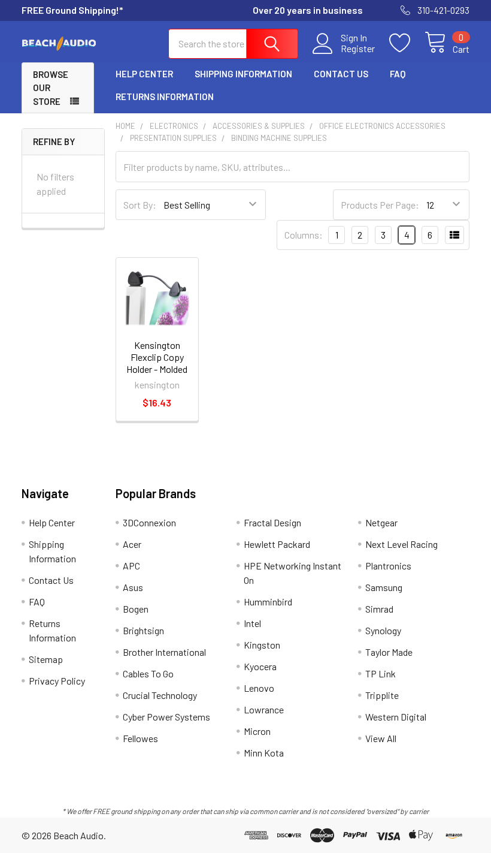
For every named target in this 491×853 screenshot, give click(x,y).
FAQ (397, 73)
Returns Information (165, 96)
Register (358, 48)
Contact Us (341, 73)
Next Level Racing (401, 544)
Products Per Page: (380, 204)
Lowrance (264, 709)
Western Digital (395, 716)
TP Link (380, 673)
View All (380, 738)
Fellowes (140, 738)
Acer (132, 544)
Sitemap (46, 659)
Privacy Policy (57, 680)
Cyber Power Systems (166, 716)
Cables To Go (148, 673)
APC (131, 565)
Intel (252, 623)
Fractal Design (272, 522)
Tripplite (382, 695)
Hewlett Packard (277, 544)
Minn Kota (264, 752)
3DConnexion (149, 522)
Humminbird (268, 601)
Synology (383, 630)
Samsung (383, 587)
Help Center (144, 73)
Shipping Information (243, 73)
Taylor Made (389, 652)
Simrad (379, 608)
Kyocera (260, 666)
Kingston (262, 644)
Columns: (303, 234)
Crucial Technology (160, 695)
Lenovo (259, 688)
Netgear (381, 522)
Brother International (164, 652)
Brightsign (143, 630)
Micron (257, 731)
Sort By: (139, 204)
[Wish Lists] (407, 43)
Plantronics (388, 565)
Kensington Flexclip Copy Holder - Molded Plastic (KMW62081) (156, 369)
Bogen (135, 608)
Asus (133, 587)
